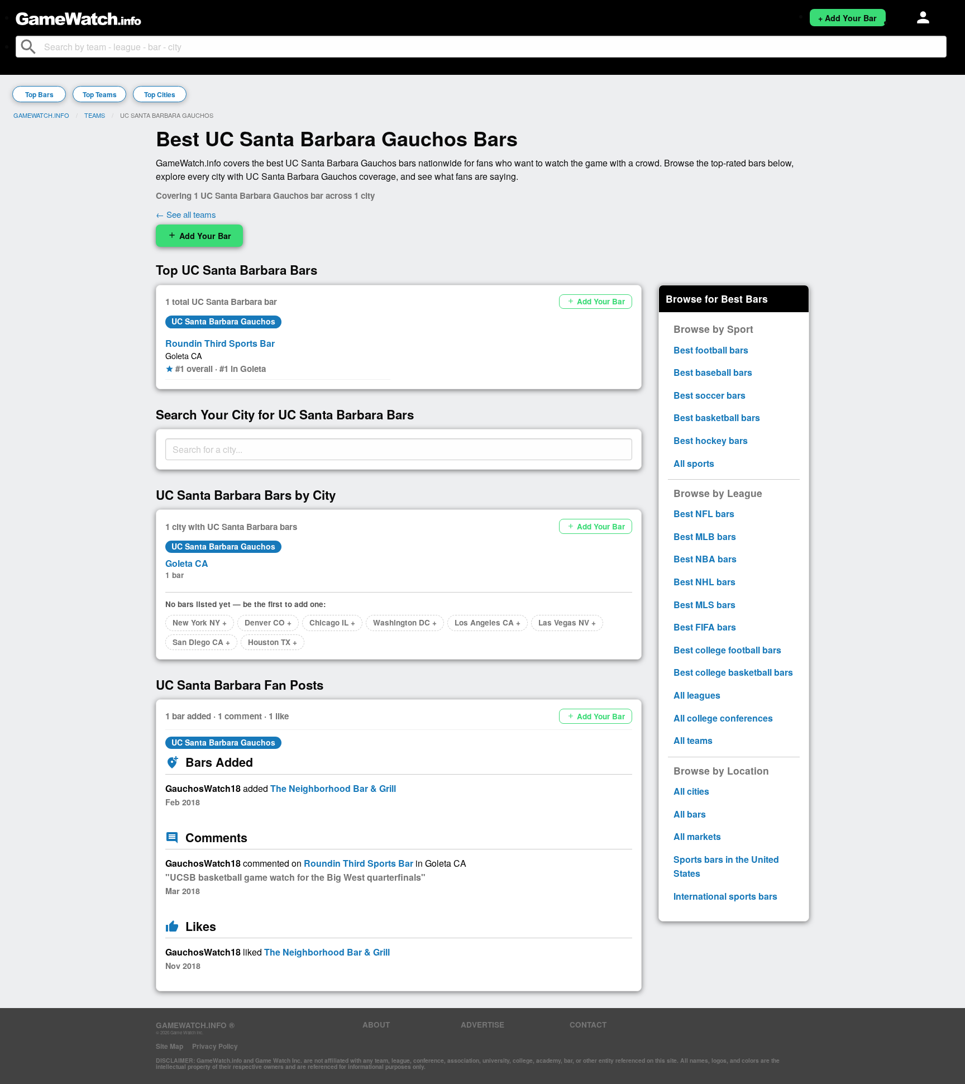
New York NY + (200, 622)
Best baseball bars (712, 372)
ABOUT (376, 1024)
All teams (693, 740)
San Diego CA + (201, 642)
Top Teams (100, 94)
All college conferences (723, 717)
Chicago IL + (332, 622)
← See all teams (186, 214)
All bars (689, 814)
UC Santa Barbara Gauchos (223, 321)
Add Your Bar (199, 235)
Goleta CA (183, 355)
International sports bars (725, 896)
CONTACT (588, 1024)
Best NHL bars (704, 581)
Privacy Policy (215, 1046)
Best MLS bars (704, 604)
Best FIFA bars (704, 626)
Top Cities (159, 94)
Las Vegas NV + (567, 622)
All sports (693, 463)
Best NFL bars (703, 513)
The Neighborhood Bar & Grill (333, 788)
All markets (697, 836)
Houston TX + (272, 642)
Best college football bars (727, 649)
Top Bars (39, 94)
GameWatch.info (41, 115)
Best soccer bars (709, 395)
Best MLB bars (704, 536)
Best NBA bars (705, 558)
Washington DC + (405, 622)
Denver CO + (268, 622)
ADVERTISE (482, 1024)
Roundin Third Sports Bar (220, 343)
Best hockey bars (710, 440)
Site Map (169, 1046)
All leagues (696, 695)
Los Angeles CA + (487, 622)
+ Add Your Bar (847, 17)
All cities (691, 791)
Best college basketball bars (733, 672)
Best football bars (710, 349)
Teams (94, 115)
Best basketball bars (716, 417)
